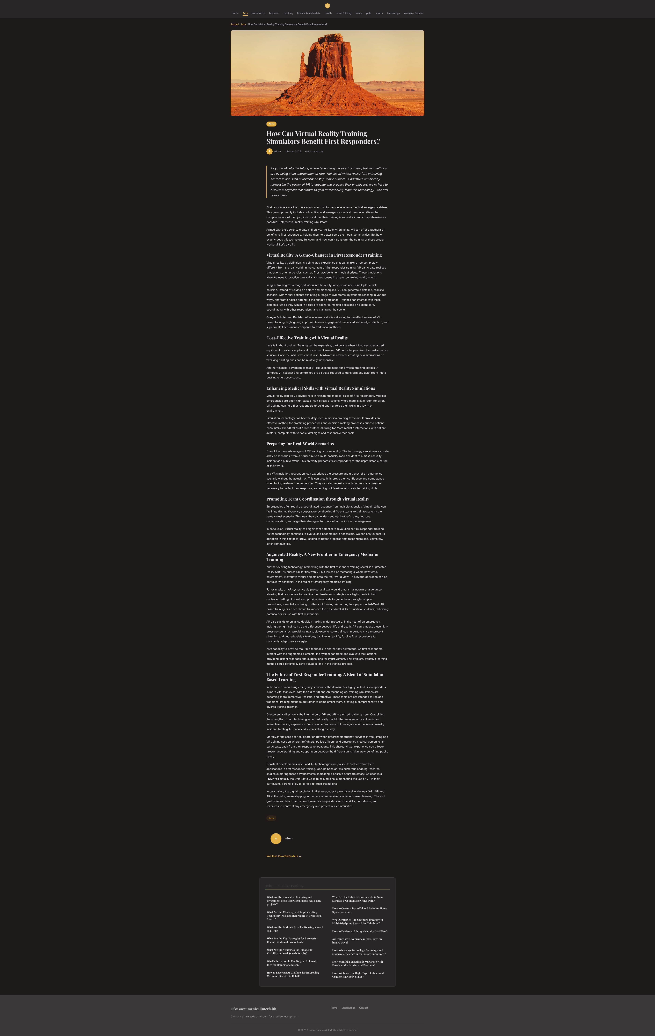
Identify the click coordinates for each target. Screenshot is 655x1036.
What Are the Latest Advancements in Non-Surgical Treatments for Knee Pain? (357, 898)
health (328, 13)
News (358, 13)
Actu (245, 13)
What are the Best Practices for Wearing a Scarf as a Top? (295, 928)
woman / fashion (413, 13)
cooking (288, 13)
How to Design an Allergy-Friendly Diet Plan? (359, 931)
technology (393, 13)
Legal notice (348, 1007)
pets (368, 13)
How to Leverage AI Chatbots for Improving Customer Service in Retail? (293, 974)
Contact (363, 1007)
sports (379, 13)
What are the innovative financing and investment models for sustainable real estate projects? (294, 900)
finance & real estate (309, 13)
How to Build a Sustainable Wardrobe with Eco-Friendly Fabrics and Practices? (357, 963)
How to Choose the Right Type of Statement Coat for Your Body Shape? (358, 974)
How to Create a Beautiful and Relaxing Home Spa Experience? (359, 910)
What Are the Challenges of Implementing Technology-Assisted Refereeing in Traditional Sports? (294, 915)
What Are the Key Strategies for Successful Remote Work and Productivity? (292, 940)
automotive (258, 13)
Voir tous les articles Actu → (283, 856)
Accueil (235, 24)
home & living (343, 13)
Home (235, 13)
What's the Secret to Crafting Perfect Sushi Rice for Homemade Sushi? (292, 962)
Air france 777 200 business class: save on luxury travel (357, 940)
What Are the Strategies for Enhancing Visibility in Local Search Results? (289, 951)
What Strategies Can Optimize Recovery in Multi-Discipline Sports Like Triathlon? (357, 921)
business (274, 13)
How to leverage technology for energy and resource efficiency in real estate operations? (358, 951)
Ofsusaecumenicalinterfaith (253, 1008)
